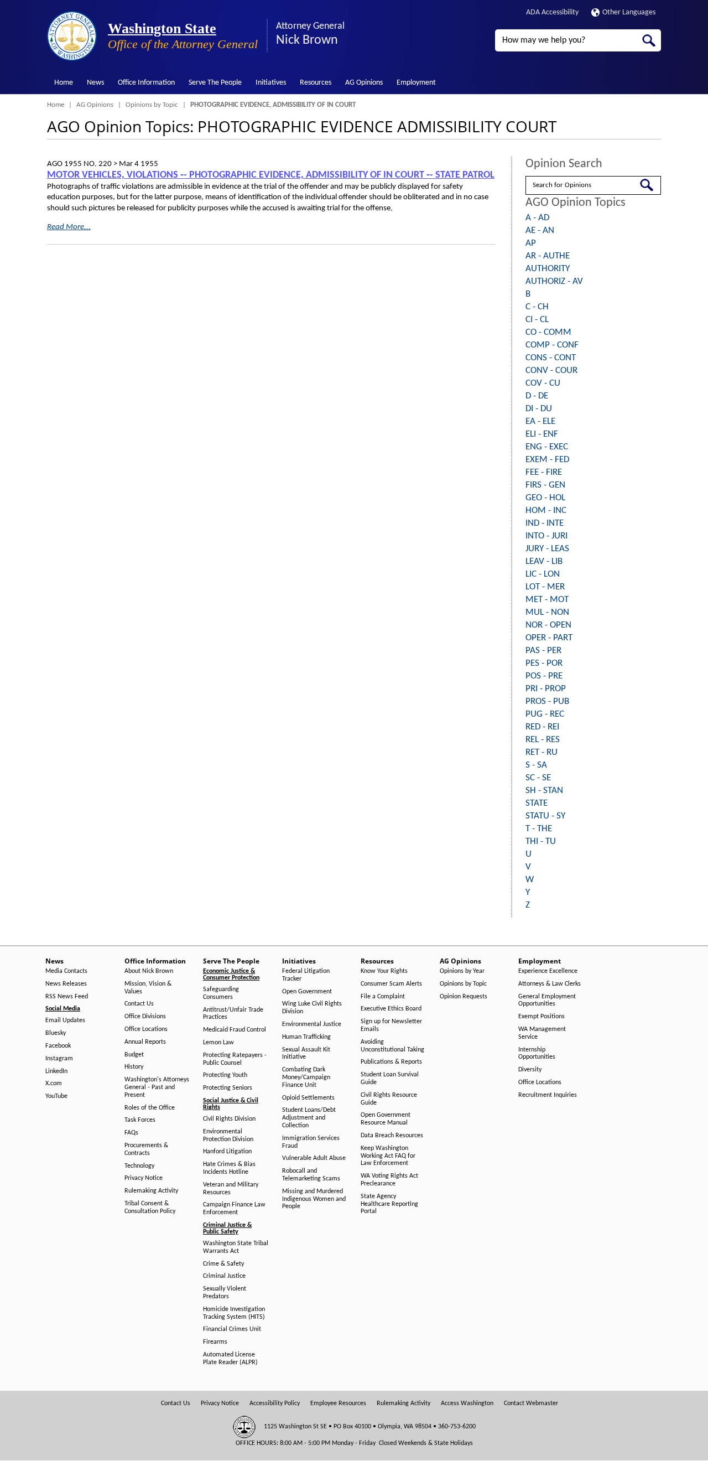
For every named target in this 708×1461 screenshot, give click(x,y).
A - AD (537, 217)
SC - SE (538, 778)
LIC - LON (542, 574)
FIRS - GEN (545, 485)
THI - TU (540, 841)
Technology (139, 1166)
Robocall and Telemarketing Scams (311, 1175)
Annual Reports (145, 1042)
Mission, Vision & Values (147, 988)
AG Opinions (364, 83)
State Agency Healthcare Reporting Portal (389, 1204)
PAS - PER (543, 650)
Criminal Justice (224, 1276)
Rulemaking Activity (151, 1191)
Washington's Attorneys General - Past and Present (156, 1087)
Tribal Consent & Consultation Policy (149, 1207)
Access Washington (467, 1403)
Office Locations (146, 1029)
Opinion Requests (463, 996)
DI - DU (538, 408)
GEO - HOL (545, 497)
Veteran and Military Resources (230, 1189)
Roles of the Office (149, 1108)
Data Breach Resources (392, 1135)
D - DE (536, 396)
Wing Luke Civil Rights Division (312, 1008)
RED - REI (542, 727)
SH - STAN (544, 790)
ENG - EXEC (546, 447)
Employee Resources (338, 1403)
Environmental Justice (311, 1024)
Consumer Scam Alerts (391, 984)
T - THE (538, 828)
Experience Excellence (547, 971)
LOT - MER (545, 587)
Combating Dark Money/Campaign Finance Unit (306, 1077)
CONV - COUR (551, 370)
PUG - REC (544, 714)
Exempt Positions (541, 1016)
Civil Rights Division (229, 1119)
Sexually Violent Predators (224, 1293)
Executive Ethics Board (391, 1009)
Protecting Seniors (227, 1088)
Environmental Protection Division (228, 1135)
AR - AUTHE (547, 256)
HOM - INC (545, 510)
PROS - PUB (547, 701)
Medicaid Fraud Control (234, 1030)
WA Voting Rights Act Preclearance (389, 1180)
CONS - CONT (550, 357)
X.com (53, 1083)
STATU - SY (545, 816)
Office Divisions (145, 1016)
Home (63, 83)
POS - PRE (544, 676)
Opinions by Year (462, 971)
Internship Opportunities (536, 1053)
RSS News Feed (66, 996)
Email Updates (65, 1020)
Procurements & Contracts (146, 1149)
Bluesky (55, 1033)
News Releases (66, 984)
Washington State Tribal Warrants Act (235, 1247)
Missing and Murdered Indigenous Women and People (314, 1199)
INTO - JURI (546, 536)
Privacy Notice (143, 1178)
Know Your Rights (384, 971)
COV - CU (542, 383)
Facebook (58, 1046)
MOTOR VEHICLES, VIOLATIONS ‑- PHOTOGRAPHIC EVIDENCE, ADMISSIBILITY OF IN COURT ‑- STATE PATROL (270, 175)
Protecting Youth (225, 1075)
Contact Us (139, 1004)
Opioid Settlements (308, 1098)
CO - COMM (548, 332)
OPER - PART (548, 638)
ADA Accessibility (552, 12)
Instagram (59, 1058)
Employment (416, 83)
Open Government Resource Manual (385, 1119)
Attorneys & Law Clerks (549, 984)
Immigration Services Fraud (311, 1142)
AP (530, 243)
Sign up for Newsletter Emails (391, 1025)
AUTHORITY (547, 268)
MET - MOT (547, 599)
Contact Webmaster (531, 1403)
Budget (134, 1054)
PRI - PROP (545, 688)
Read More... (69, 227)
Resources (315, 83)
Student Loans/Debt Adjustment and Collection (309, 1118)
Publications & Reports (391, 1062)
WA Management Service (542, 1033)
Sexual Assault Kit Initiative (306, 1053)
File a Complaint (383, 996)
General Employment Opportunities (547, 1000)
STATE (536, 803)
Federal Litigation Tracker (306, 975)
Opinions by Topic (152, 104)
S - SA (536, 765)
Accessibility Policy (274, 1403)
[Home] (72, 36)
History (133, 1067)
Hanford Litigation (227, 1151)
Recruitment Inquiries (547, 1095)
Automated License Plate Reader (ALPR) (230, 1358)
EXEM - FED (547, 459)
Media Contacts (66, 971)
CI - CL (537, 319)
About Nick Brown (148, 971)
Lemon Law (218, 1042)
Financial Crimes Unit (232, 1329)
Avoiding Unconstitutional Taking (392, 1046)
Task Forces (139, 1120)
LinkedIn (56, 1071)
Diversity (530, 1069)
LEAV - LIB (544, 561)
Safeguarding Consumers (221, 993)
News (95, 83)
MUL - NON (547, 612)
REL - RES (542, 739)
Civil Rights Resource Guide (389, 1099)
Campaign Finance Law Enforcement (234, 1208)
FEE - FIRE (543, 472)
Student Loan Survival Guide (390, 1078)
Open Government (307, 991)
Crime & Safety (223, 1264)
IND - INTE (544, 523)
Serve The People (215, 83)
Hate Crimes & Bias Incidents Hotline (229, 1168)
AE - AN (539, 230)
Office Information (146, 83)
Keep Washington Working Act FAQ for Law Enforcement (388, 1156)
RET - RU (541, 752)
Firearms (215, 1342)
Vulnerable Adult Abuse (314, 1158)
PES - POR (544, 663)
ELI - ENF (541, 434)
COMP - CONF (552, 345)
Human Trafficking (306, 1037)
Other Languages (628, 12)
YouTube (56, 1096)
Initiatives (271, 83)
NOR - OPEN (548, 625)
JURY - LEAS (547, 548)
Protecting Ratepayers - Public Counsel (235, 1059)
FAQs (131, 1133)
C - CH (537, 307)
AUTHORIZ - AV (554, 281)
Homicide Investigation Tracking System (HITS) (234, 1313)
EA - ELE (540, 421)
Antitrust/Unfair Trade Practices (233, 1014)
